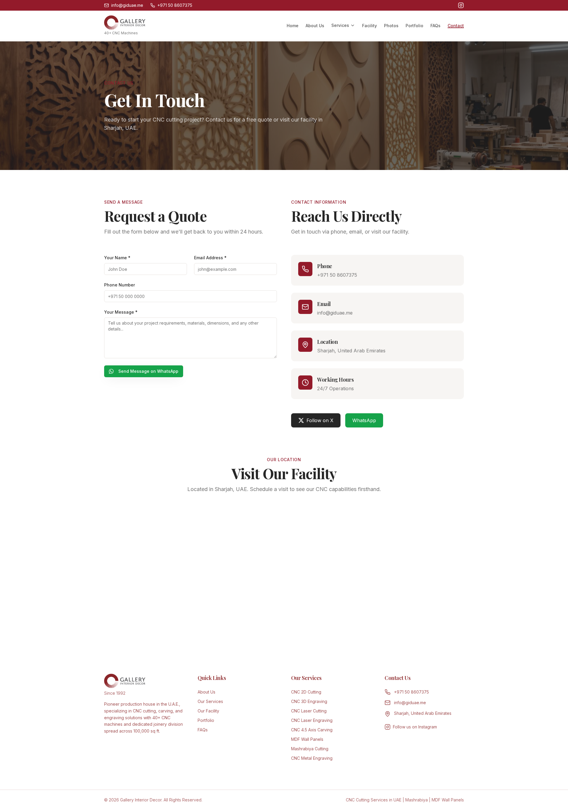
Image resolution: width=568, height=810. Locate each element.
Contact (456, 25)
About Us (315, 25)
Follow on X (319, 420)
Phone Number (119, 284)
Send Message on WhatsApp (148, 371)
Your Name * (117, 257)
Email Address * (210, 257)
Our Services (210, 701)
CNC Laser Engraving (312, 720)
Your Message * (121, 312)
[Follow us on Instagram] (461, 5)
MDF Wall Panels (307, 739)
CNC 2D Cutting (306, 691)
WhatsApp (364, 420)
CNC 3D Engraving (309, 701)
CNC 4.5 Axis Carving (312, 729)
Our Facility (208, 710)
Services (340, 25)
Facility (369, 25)
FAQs (435, 25)
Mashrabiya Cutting (309, 748)
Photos (391, 25)
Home (292, 25)
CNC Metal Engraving (312, 758)
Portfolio (414, 25)
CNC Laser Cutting (309, 710)
